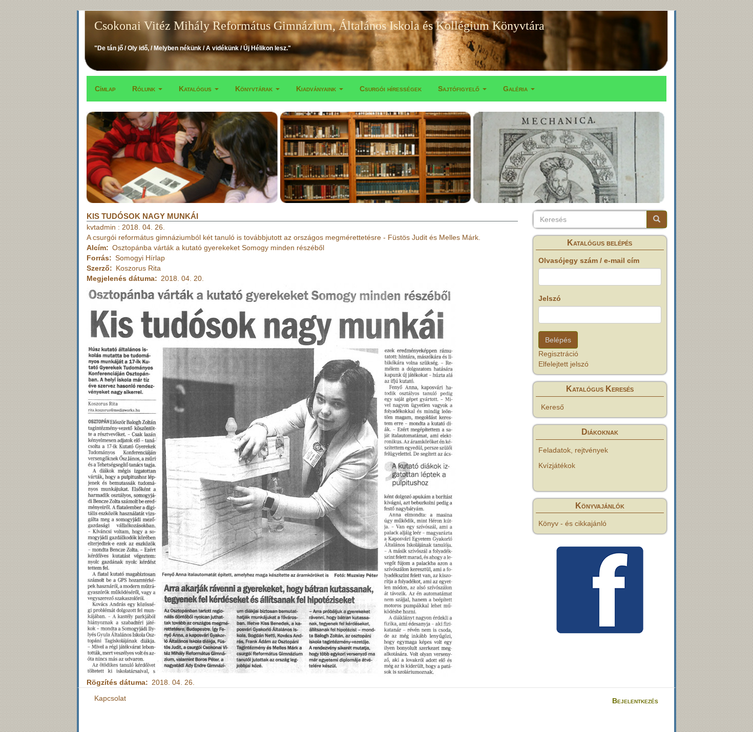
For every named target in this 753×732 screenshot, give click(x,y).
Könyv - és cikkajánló (572, 523)
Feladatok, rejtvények (573, 450)
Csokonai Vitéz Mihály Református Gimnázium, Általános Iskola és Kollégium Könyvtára (319, 25)
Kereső (552, 407)
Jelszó (549, 298)
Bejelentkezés (635, 701)
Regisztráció (558, 354)
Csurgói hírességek (391, 89)
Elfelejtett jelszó (563, 364)
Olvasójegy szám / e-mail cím (588, 260)
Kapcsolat (110, 698)
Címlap (105, 89)
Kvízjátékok (556, 465)
